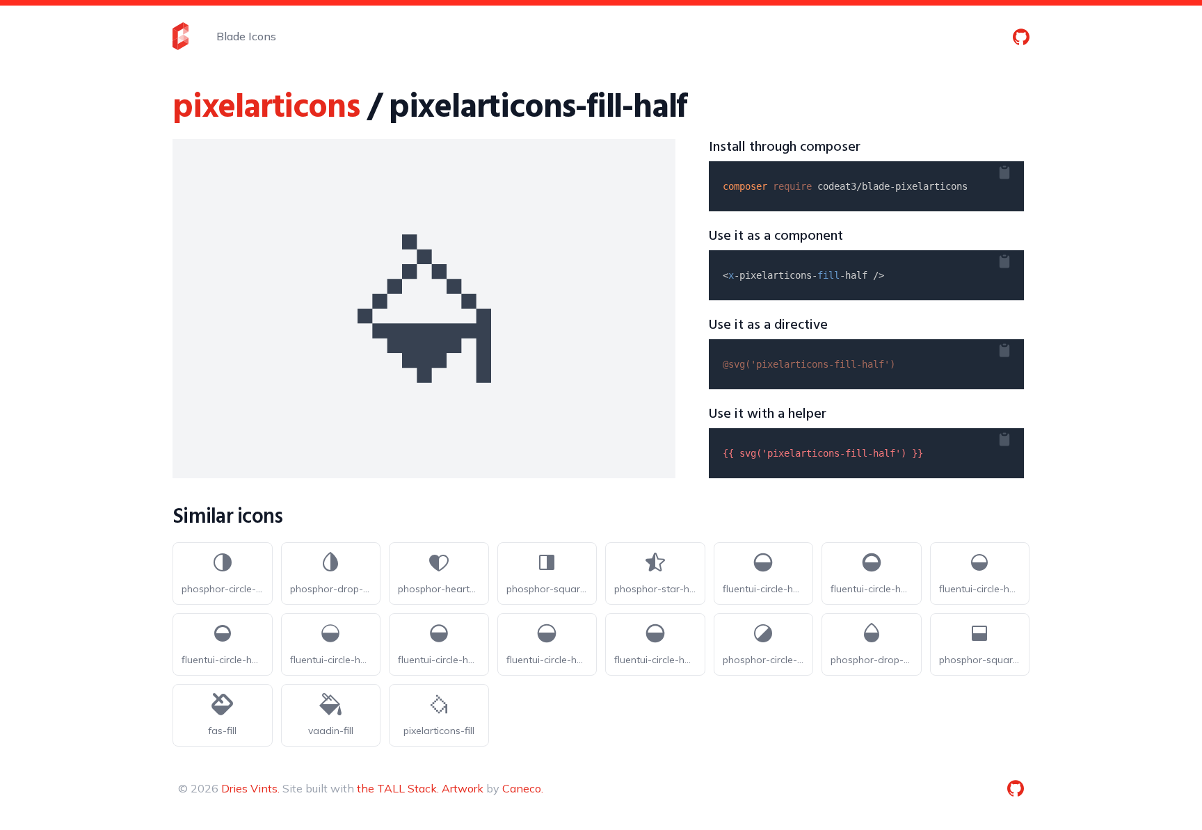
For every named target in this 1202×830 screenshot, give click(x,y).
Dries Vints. (250, 788)
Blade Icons (246, 36)
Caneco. (522, 788)
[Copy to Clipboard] (1015, 169)
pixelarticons (266, 108)
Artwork (462, 788)
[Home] (181, 36)
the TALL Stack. (398, 788)
